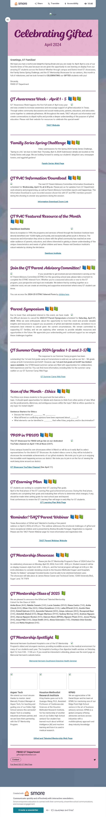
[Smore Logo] (20, 4)
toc (7, 19)
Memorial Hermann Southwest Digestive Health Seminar (53, 661)
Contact (15, 760)
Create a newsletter (28, 810)
